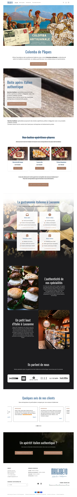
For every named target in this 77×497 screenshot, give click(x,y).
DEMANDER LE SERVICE (50, 227)
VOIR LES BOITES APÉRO (28, 227)
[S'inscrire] (26, 485)
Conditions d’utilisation (51, 494)
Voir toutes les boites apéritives (38, 184)
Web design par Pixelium (11, 494)
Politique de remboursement (30, 494)
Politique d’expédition (60, 494)
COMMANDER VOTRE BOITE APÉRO (17, 103)
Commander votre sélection (23, 452)
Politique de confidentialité (41, 494)
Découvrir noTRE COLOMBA (38, 64)
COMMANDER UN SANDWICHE (28, 248)
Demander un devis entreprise (53, 452)
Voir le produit (17, 168)
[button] (63, 2)
